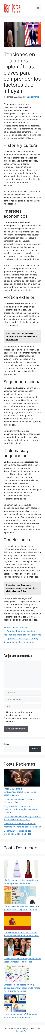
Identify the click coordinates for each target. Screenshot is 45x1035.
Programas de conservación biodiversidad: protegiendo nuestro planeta (21, 809)
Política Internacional (17, 627)
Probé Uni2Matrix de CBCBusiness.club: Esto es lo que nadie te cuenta (20, 792)
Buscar (7, 744)
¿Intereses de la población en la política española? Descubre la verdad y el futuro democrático (22, 988)
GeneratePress (22, 1031)
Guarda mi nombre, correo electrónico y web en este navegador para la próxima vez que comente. (23, 717)
